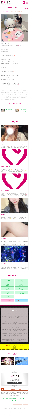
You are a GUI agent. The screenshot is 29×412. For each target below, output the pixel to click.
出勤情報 (21, 284)
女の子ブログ (7, 288)
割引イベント (21, 288)
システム (21, 292)
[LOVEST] (11, 2)
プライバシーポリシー (17, 403)
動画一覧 (7, 292)
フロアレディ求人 (7, 300)
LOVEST (13, 409)
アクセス (7, 296)
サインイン (25, 403)
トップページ (7, 280)
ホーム (2, 11)
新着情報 (7, 284)
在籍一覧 (21, 280)
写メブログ (7, 11)
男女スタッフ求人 (21, 300)
